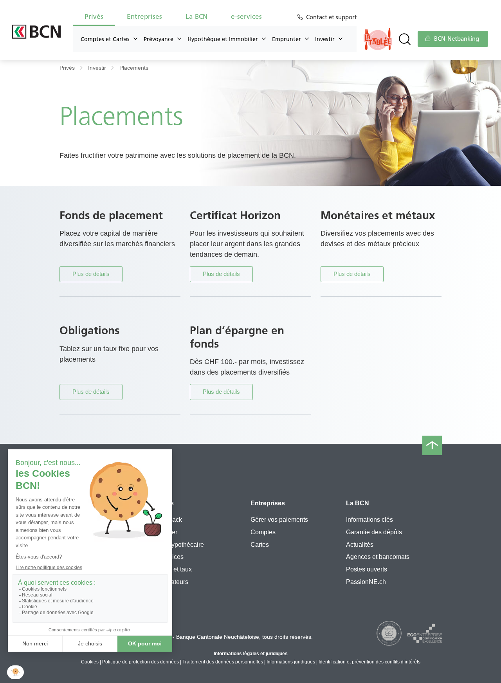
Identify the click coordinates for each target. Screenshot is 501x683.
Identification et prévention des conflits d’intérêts (369, 662)
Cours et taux (173, 569)
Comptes (263, 532)
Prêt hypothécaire (179, 544)
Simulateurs (171, 581)
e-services (169, 556)
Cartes (259, 544)
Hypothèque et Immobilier (222, 39)
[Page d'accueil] (36, 32)
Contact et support (331, 17)
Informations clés (369, 519)
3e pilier (166, 532)
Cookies (90, 662)
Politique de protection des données (140, 662)
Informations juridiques (291, 662)
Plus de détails (91, 273)
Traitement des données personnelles (222, 662)
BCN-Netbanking (456, 38)
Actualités (359, 544)
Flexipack (168, 519)
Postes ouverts (366, 569)
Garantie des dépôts (374, 532)
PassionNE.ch (366, 581)
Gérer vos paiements (279, 519)
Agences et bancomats (377, 556)
